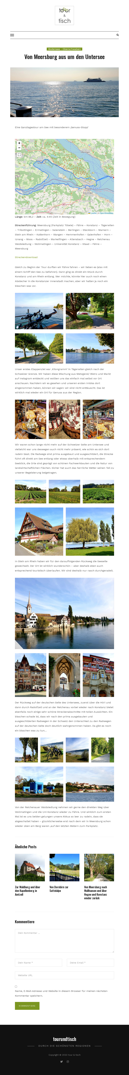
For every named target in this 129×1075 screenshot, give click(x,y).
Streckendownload (26, 257)
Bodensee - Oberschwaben (64, 49)
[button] (19, 143)
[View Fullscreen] (19, 154)
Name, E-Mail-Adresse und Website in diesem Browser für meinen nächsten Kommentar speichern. (61, 993)
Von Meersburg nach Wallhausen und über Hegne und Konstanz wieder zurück (95, 892)
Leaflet (93, 213)
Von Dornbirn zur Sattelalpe (59, 889)
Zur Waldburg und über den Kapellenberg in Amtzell (27, 890)
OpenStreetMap (106, 213)
